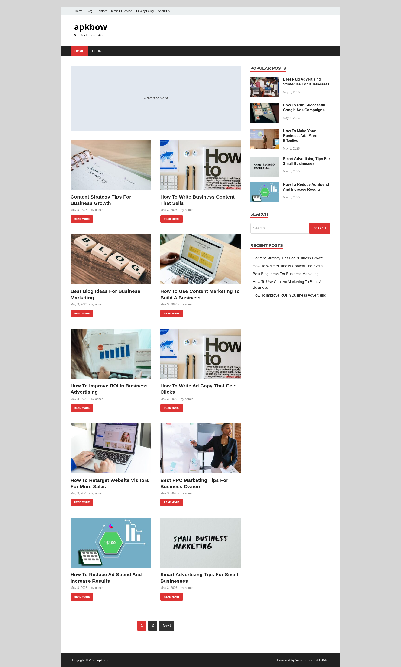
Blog (90, 11)
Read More (80, 217)
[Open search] (328, 51)
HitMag (324, 660)
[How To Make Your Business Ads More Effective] (264, 131)
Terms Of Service (121, 11)
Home (79, 11)
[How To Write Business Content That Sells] (200, 165)
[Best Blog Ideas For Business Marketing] (111, 259)
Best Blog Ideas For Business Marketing (286, 274)
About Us (164, 11)
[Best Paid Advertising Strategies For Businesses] (264, 80)
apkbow (90, 27)
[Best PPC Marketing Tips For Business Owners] (200, 448)
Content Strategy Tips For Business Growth (288, 258)
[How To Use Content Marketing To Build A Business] (200, 259)
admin (99, 210)
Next (167, 626)
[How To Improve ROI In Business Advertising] (111, 354)
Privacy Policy (145, 11)
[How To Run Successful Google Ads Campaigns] (264, 106)
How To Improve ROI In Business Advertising (289, 295)
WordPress (303, 660)
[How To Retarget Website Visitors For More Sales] (111, 448)
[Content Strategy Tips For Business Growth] (111, 165)
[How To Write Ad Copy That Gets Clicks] (200, 354)
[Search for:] (290, 228)
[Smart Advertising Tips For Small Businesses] (200, 543)
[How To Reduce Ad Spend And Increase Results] (111, 543)
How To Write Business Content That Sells (288, 266)
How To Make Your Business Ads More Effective (300, 136)
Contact (102, 11)
